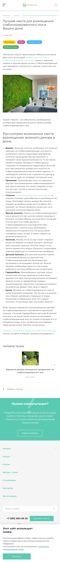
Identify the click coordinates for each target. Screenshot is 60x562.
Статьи (6, 464)
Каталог (7, 448)
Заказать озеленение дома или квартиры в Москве (29, 330)
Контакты (8, 488)
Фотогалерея (10, 496)
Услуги (6, 456)
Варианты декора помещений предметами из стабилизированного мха (30, 371)
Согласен (17, 556)
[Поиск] (54, 508)
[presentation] (5, 365)
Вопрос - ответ (10, 472)
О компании (9, 480)
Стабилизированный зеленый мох (33, 195)
